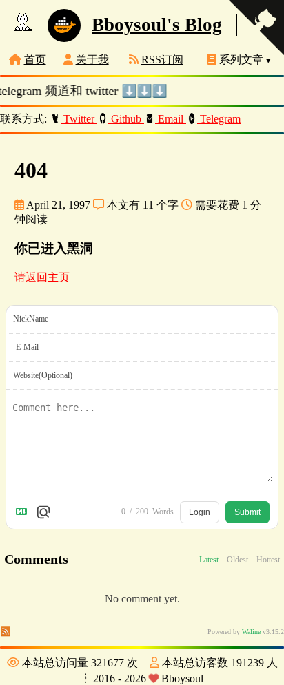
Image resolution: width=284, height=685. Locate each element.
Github (126, 119)
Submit (247, 512)
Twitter (79, 119)
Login (199, 512)
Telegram (219, 119)
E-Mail (27, 347)
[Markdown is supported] (24, 512)
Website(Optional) (42, 375)
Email (170, 119)
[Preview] (43, 512)
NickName (30, 319)
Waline (251, 631)
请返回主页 (42, 277)
